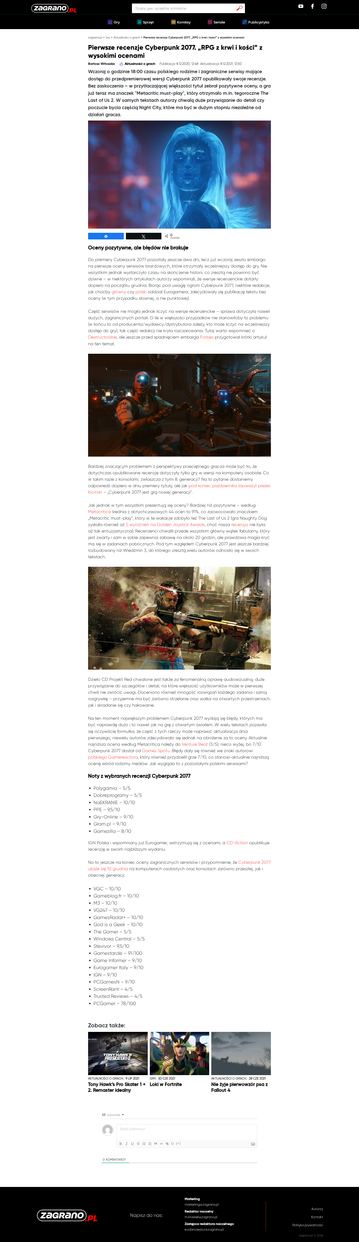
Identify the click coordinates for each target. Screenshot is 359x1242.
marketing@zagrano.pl (202, 1204)
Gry (117, 22)
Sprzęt (148, 22)
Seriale (219, 22)
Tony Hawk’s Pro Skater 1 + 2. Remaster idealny (117, 1087)
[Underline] (132, 1143)
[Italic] (126, 1143)
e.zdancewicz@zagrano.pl (204, 1229)
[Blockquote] (156, 1143)
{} (172, 1143)
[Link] (167, 1143)
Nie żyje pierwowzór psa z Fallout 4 (239, 1087)
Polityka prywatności (307, 1225)
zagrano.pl (95, 37)
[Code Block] (161, 1143)
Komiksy (184, 22)
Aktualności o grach (126, 37)
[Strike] (138, 1143)
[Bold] (121, 1143)
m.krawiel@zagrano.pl (201, 1217)
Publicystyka (258, 22)
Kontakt (317, 1217)
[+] (178, 1143)
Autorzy (317, 1209)
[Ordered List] (144, 1143)
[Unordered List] (150, 1143)
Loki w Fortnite (166, 1084)
